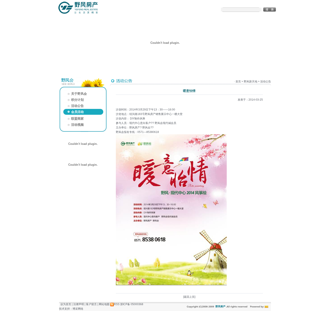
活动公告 (75, 106)
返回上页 (189, 296)
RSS (116, 304)
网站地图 (104, 304)
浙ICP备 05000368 (131, 304)
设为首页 (65, 304)
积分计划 (75, 99)
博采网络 (78, 308)
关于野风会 (77, 93)
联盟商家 (75, 118)
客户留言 (91, 304)
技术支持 (64, 308)
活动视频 (75, 124)
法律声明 (78, 304)
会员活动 (75, 112)
